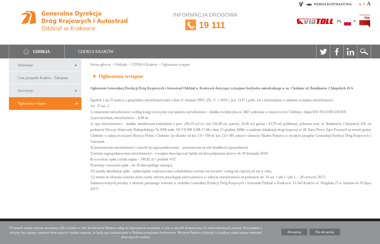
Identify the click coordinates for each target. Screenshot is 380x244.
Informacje (25, 65)
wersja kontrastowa (333, 4)
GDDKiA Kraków (144, 64)
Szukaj (364, 51)
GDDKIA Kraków (96, 51)
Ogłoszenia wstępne (32, 103)
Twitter (323, 51)
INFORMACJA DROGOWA (205, 21)
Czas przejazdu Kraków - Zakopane (43, 78)
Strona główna (100, 64)
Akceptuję (294, 232)
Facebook (336, 51)
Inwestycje (25, 91)
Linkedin (350, 51)
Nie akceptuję (324, 232)
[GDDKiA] (75, 21)
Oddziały (121, 64)
